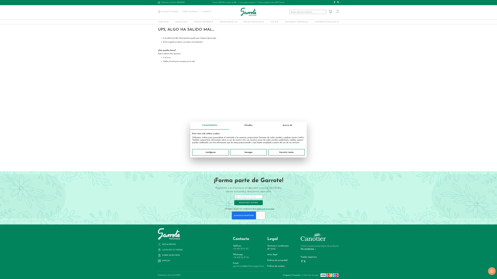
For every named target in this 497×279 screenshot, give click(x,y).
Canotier (162, 22)
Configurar (210, 152)
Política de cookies (275, 266)
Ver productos (308, 249)
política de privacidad (265, 209)
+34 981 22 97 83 (240, 249)
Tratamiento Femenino (295, 22)
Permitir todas (286, 152)
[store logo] (248, 12)
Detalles (249, 125)
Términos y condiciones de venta (278, 247)
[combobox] (308, 12)
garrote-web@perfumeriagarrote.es (248, 266)
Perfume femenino (202, 22)
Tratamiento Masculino (326, 22)
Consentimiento (209, 125)
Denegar (248, 152)
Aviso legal (272, 255)
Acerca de (287, 125)
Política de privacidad (277, 260)
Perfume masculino (253, 22)
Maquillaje (180, 22)
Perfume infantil (227, 22)
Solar (273, 22)
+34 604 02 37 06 (241, 258)
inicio (169, 58)
